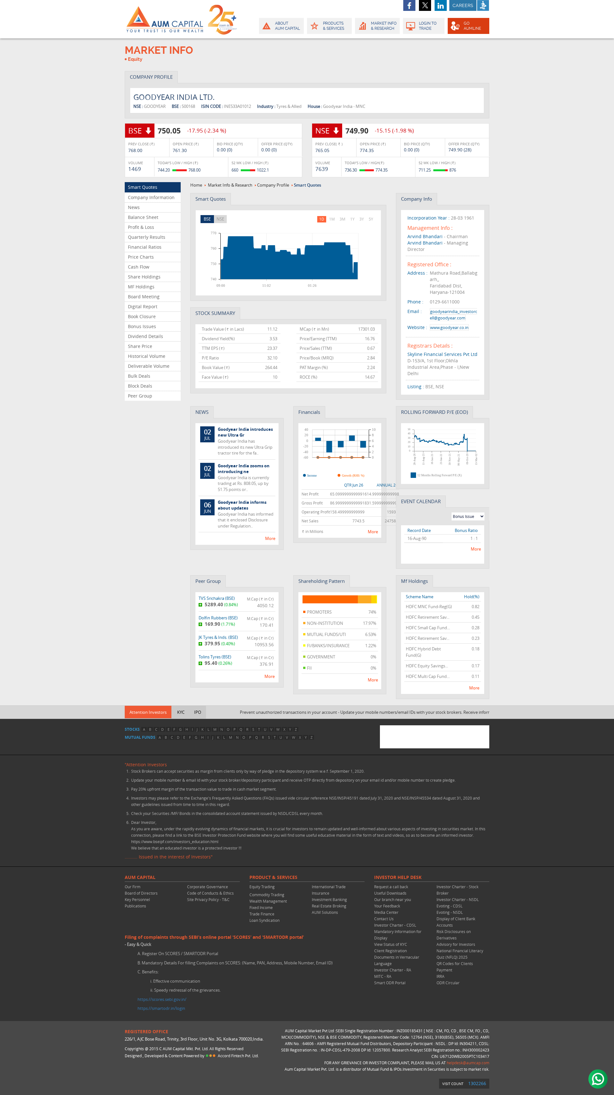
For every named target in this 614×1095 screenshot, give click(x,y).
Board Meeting (144, 297)
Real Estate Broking (329, 905)
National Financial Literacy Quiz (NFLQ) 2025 (460, 954)
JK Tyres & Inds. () (218, 637)
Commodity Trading (266, 894)
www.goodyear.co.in (449, 327)
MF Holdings (141, 287)
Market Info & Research (230, 185)
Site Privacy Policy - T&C (208, 899)
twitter (425, 5)
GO (472, 26)
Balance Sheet (143, 217)
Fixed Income (261, 907)
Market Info (384, 26)
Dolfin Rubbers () (218, 618)
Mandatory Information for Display (397, 934)
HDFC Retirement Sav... (427, 617)
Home (196, 185)
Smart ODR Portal (389, 982)
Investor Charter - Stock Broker (457, 890)
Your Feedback (387, 905)
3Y (361, 218)
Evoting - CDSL (449, 905)
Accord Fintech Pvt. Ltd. (238, 1055)
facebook (409, 5)
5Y (371, 218)
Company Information (151, 197)
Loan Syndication (264, 920)
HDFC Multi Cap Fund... (428, 676)
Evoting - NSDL (450, 912)
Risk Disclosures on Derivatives (454, 934)
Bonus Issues (142, 326)
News (134, 207)
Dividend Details (145, 336)
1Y (352, 218)
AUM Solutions (325, 912)
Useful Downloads (390, 893)
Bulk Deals (139, 376)
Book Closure (142, 316)
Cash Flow (138, 267)
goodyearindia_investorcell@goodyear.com (453, 315)
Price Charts (141, 257)
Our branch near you (392, 899)
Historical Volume (146, 356)
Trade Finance (261, 913)
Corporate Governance (207, 886)
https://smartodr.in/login (161, 1008)
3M (342, 218)
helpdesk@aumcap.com (468, 1062)
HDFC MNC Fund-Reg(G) (429, 606)
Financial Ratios (144, 247)
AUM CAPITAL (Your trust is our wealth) (165, 19)
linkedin (441, 5)
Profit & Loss (141, 227)
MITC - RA (382, 976)
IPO (197, 712)
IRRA (441, 976)
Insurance (320, 893)
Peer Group (140, 396)
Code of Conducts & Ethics (210, 893)
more (270, 538)
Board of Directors (141, 893)
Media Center (386, 912)
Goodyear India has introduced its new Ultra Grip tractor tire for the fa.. (238, 441)
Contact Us (384, 918)
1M (332, 218)
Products (333, 26)
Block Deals (140, 386)
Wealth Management (268, 901)
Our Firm (132, 886)
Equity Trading (262, 886)
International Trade (329, 886)
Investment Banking (329, 899)
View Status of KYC (390, 944)
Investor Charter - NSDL (458, 899)
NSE (220, 219)
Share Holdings (144, 277)
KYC (181, 712)
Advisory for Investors (456, 944)
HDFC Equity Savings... (427, 666)
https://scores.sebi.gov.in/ (162, 999)
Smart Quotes (142, 187)
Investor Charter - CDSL (395, 925)
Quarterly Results (146, 237)
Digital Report (142, 306)
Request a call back (391, 886)
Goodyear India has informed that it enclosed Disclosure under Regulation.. (239, 514)
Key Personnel (137, 899)
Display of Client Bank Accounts (456, 922)
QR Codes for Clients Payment (455, 966)
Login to (428, 26)
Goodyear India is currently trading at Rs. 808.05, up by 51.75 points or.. (237, 477)
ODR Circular (448, 982)
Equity (135, 59)
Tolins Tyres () (215, 657)
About (287, 26)
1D (321, 218)
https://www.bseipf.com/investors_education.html (174, 841)
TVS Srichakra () (217, 598)
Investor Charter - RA (392, 969)
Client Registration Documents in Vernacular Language (396, 957)
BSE (207, 219)
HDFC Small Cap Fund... (428, 628)
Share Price (140, 346)
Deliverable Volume (148, 366)
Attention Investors (148, 712)
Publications (135, 905)
